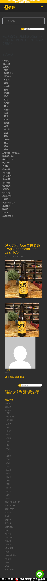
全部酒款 (6, 67)
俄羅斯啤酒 (8, 73)
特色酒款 (6, 193)
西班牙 (7, 143)
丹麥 (6, 70)
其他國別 (7, 76)
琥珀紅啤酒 (7, 196)
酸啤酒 (5, 209)
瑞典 (6, 119)
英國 (6, 133)
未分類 (5, 166)
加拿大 (7, 80)
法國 (6, 113)
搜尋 (22, 29)
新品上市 (6, 163)
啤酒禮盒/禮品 (8, 156)
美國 (6, 126)
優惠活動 (6, 64)
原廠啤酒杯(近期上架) (11, 153)
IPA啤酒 (5, 61)
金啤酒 (5, 212)
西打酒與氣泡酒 (8, 203)
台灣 (6, 83)
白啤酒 (5, 199)
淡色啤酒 (6, 179)
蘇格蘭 (7, 139)
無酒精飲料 (7, 186)
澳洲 (6, 116)
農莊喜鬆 (6, 206)
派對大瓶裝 (7, 176)
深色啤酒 (6, 183)
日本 (6, 106)
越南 (6, 146)
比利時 (7, 110)
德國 (6, 90)
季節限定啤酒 (7, 159)
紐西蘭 (7, 123)
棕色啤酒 (6, 169)
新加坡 (7, 103)
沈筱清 (9, 256)
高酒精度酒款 (7, 216)
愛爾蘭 (7, 93)
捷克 (6, 100)
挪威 (6, 96)
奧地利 (7, 86)
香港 (6, 149)
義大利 (7, 129)
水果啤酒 (6, 173)
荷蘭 (6, 136)
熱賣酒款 (6, 189)
